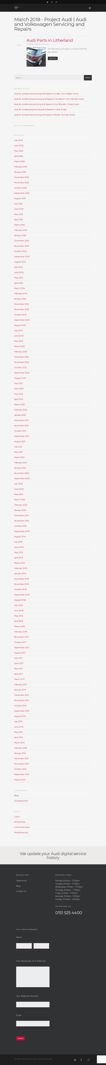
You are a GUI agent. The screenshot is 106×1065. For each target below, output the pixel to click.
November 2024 (21, 246)
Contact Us (21, 891)
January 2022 (20, 415)
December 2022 (21, 357)
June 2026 (19, 145)
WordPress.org (21, 832)
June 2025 (18, 209)
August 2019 (20, 536)
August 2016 (19, 716)
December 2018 (21, 579)
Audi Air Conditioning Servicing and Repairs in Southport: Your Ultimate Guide (49, 99)
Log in (17, 817)
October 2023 (20, 315)
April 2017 (18, 674)
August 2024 (20, 262)
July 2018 (18, 605)
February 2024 (20, 293)
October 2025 (20, 188)
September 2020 (22, 478)
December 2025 (21, 177)
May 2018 (18, 616)
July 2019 (18, 542)
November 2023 (21, 309)
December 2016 (21, 695)
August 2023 (20, 325)
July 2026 (18, 140)
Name (19, 937)
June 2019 (18, 547)
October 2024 (20, 251)
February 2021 (20, 462)
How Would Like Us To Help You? (31, 961)
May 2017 (18, 669)
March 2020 (19, 499)
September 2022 (21, 373)
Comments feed (21, 827)
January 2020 (20, 510)
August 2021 (19, 441)
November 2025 (21, 182)
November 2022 (21, 362)
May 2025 (18, 214)
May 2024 (18, 278)
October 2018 (20, 589)
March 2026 (19, 161)
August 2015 (19, 780)
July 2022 (18, 383)
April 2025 (18, 219)
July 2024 (18, 267)
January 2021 (20, 468)
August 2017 (20, 653)
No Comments (44, 44)
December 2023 (21, 304)
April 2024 (18, 283)
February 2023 (20, 352)
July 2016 (18, 721)
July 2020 (18, 484)
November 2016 (21, 700)
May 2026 (18, 151)
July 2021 (18, 447)
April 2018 (18, 621)
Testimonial (21, 881)
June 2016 (18, 727)
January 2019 (20, 573)
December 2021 (21, 420)
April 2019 (18, 558)
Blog (36, 44)
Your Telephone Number (27, 996)
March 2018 (19, 626)
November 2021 (21, 426)
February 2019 (20, 568)
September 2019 (21, 531)
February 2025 (20, 230)
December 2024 (21, 241)
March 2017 (19, 679)
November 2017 (21, 637)
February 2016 (20, 748)
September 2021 (21, 436)
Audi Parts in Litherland (49, 40)
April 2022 (18, 399)
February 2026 (20, 167)
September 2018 (21, 595)
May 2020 (18, 494)
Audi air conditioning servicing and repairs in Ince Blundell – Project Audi (46, 104)
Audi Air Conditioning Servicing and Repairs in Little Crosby (40, 109)
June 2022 (19, 389)
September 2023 (21, 320)
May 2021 (18, 452)
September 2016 (21, 711)
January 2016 (20, 753)
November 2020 (21, 473)
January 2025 (20, 235)
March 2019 (19, 563)
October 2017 (20, 642)
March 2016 (19, 743)
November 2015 (21, 764)
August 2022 (20, 378)
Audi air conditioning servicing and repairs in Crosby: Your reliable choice (46, 94)
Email (18, 1015)
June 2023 (19, 336)
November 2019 (21, 521)
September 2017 (21, 647)
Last (35, 950)
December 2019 (21, 515)
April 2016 (18, 737)
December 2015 (21, 758)
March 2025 (19, 225)
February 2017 (20, 684)
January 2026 (20, 172)
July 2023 (18, 330)
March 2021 (19, 457)
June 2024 (19, 272)
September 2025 (21, 193)
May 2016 (18, 732)
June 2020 (19, 489)
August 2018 (20, 600)
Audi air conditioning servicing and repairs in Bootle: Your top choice (44, 115)
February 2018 (20, 632)
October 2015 (20, 769)
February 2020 (20, 505)
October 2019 (20, 526)
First (18, 950)
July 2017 (18, 658)
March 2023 (19, 346)
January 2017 (20, 690)
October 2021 (20, 431)
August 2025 (20, 198)
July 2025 (18, 204)
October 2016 (20, 706)
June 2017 (18, 663)
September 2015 (21, 774)
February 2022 (20, 410)
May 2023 (18, 341)
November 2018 (21, 584)
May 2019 (18, 552)
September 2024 (22, 256)
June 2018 (19, 610)
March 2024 (19, 288)
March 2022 (19, 404)
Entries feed (19, 822)
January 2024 (20, 299)
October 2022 (20, 367)
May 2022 (18, 394)
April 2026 (18, 156)
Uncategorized (21, 801)
